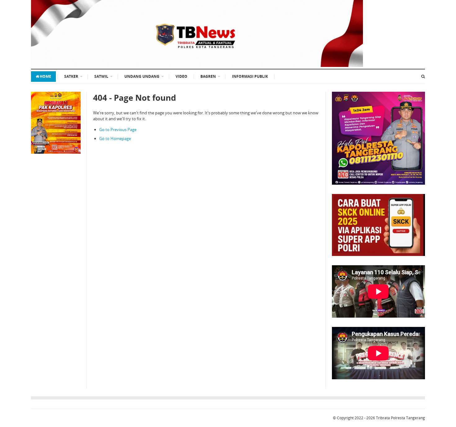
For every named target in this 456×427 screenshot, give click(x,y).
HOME (45, 76)
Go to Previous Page (117, 129)
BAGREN (208, 76)
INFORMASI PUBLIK (250, 76)
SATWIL (101, 76)
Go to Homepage (115, 138)
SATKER (71, 76)
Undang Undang (141, 76)
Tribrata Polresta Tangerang (400, 417)
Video (181, 76)
